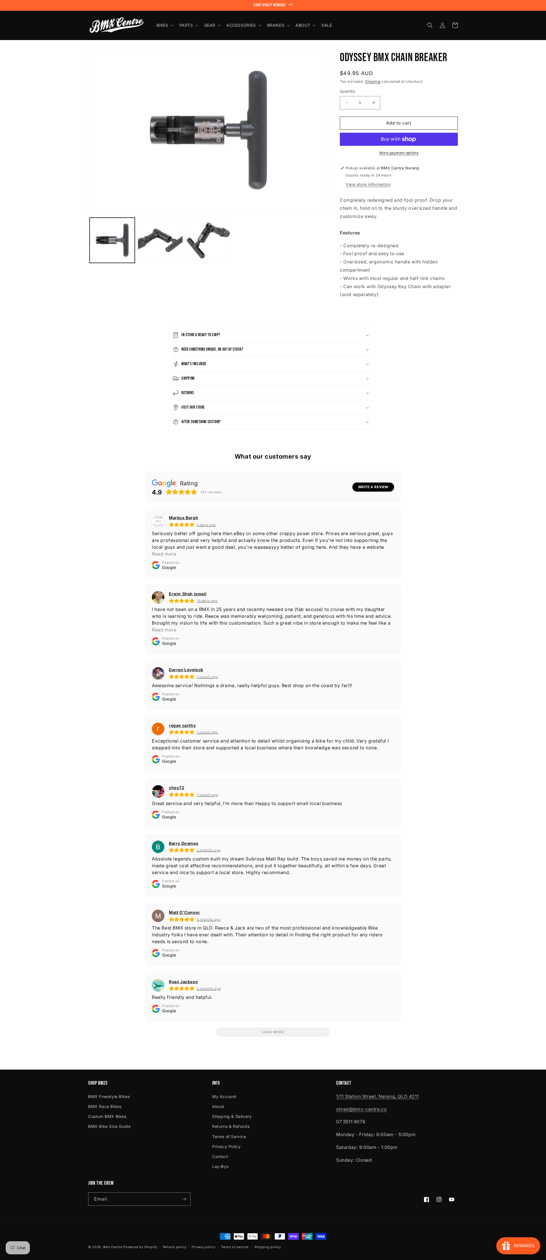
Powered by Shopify (140, 1247)
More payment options (398, 153)
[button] (164, 25)
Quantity (347, 91)
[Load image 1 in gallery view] (112, 240)
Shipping (372, 81)
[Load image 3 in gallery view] (208, 240)
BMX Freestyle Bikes (109, 1096)
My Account (224, 1096)
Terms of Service (229, 1136)
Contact (220, 1156)
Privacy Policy (226, 1146)
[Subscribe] (184, 1199)
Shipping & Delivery (232, 1116)
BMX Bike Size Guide (109, 1126)
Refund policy (174, 1247)
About (218, 1106)
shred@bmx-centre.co (361, 1109)
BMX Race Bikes (104, 1106)
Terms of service (235, 1247)
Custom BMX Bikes (107, 1116)
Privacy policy (203, 1247)
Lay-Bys (220, 1166)
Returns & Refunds (230, 1126)
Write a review (373, 487)
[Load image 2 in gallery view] (160, 240)
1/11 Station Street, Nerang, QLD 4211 (377, 1096)
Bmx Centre (113, 1247)
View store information (368, 184)
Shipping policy (267, 1247)
